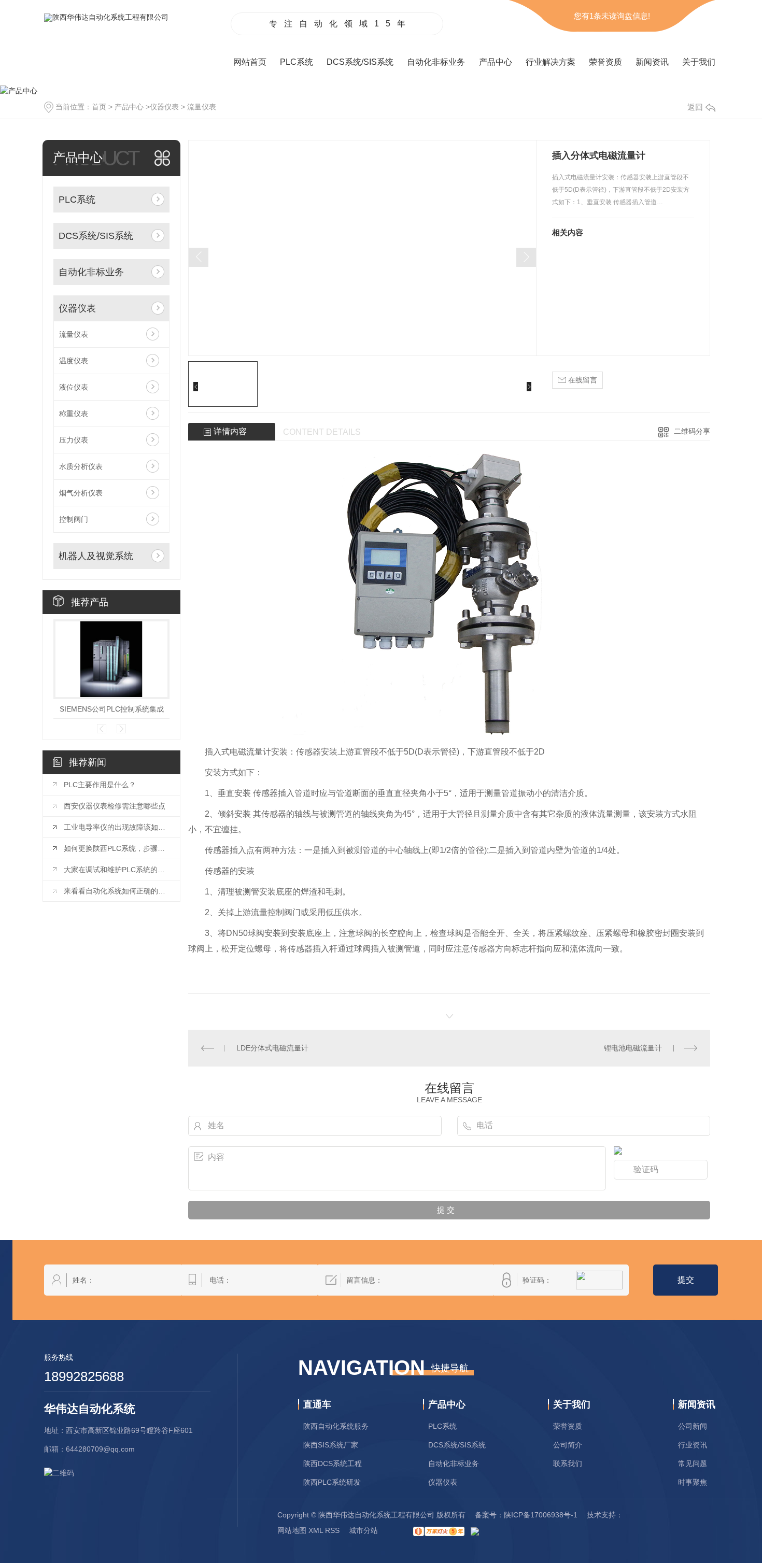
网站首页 (249, 62)
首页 (99, 107)
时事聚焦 (692, 1482)
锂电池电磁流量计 (633, 1048)
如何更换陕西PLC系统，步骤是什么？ (117, 848)
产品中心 (495, 62)
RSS (332, 1530)
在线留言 (581, 380)
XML (315, 1530)
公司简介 (567, 1445)
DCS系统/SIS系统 (360, 62)
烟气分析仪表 (81, 493)
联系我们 (567, 1463)
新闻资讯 (652, 62)
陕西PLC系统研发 (332, 1482)
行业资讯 (692, 1445)
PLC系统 (296, 62)
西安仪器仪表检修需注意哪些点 (114, 806)
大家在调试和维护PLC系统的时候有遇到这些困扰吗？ (117, 869)
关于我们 (698, 62)
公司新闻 (692, 1426)
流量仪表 (201, 107)
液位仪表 (73, 387)
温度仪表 (73, 361)
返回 (695, 107)
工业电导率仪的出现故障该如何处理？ (117, 827)
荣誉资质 (605, 62)
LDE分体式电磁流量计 (272, 1048)
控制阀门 (73, 519)
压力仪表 (73, 440)
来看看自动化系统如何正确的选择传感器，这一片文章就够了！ (117, 891)
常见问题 (692, 1463)
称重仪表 (73, 413)
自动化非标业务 (436, 62)
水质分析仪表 (81, 466)
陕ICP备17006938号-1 (540, 1515)
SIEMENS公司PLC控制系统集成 (112, 709)
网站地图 (291, 1530)
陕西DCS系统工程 (332, 1463)
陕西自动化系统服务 (336, 1426)
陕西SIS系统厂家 (330, 1445)
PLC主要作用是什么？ (100, 784)
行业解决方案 (550, 62)
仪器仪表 (164, 107)
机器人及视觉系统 (96, 556)
